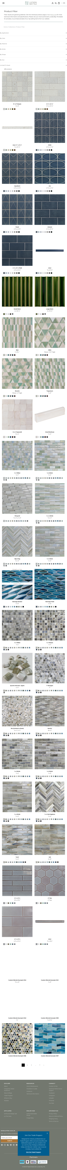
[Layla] (14, 355)
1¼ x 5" (17, 982)
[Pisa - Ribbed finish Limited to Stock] (38, 733)
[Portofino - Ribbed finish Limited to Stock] (36, 735)
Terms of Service (53, 1121)
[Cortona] (16, 647)
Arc (50, 186)
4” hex (50, 900)
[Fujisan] (27, 478)
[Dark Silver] (12, 314)
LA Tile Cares (7, 1116)
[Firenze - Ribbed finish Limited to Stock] (60, 733)
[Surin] (23, 478)
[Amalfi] (16, 606)
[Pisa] (19, 606)
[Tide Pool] (6, 109)
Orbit (49, 145)
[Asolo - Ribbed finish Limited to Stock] (47, 733)
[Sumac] (12, 437)
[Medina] (4, 355)
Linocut (50, 227)
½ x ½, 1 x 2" (17, 518)
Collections (11, 27)
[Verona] (6, 735)
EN (64, 3)
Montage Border (17, 601)
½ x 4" (50, 518)
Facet (17, 227)
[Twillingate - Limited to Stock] (4, 480)
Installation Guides (32, 1088)
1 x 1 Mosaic (49, 642)
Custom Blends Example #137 (50, 1056)
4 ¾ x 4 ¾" (49, 147)
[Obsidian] (23, 606)
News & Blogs (8, 1093)
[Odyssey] (10, 437)
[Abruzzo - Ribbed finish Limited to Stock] (41, 735)
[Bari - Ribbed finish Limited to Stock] (36, 733)
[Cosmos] (36, 150)
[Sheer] (4, 437)
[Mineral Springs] (12, 606)
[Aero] (10, 606)
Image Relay (30, 1118)
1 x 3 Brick (50, 771)
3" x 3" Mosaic (17, 104)
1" (49, 687)
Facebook (51, 1093)
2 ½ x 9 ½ (17, 898)
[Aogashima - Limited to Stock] (6, 480)
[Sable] (8, 903)
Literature (29, 1091)
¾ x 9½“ (49, 941)
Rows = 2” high (17, 393)
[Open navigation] (3, 3)
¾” (17, 1020)
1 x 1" (17, 475)
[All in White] (6, 437)
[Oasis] (8, 355)
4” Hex (50, 898)
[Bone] (45, 150)
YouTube (51, 1103)
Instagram (52, 1095)
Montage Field (49, 601)
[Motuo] (21, 478)
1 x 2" (49, 393)
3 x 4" (17, 434)
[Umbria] (14, 606)
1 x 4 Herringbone (50, 814)
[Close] (47, 1133)
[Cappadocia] (12, 478)
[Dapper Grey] (14, 903)
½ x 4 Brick (49, 516)
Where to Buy (8, 1098)
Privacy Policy (53, 1113)
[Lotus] (8, 437)
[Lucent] (8, 314)
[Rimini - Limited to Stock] (25, 647)
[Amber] (14, 109)
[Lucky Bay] (25, 478)
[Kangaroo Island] (8, 478)
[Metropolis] (4, 903)
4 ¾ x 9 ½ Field (17, 268)
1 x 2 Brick (50, 473)
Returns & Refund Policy (56, 1116)
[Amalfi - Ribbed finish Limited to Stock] (55, 733)
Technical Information (33, 1094)
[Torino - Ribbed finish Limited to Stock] (43, 733)
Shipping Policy (53, 1118)
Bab (17, 350)
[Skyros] (16, 478)
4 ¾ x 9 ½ (17, 939)
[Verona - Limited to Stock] (6, 649)
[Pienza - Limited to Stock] (19, 647)
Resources (53, 14)
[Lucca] (8, 647)
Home (5, 27)
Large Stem (49, 309)
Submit (9, 1140)
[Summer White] (6, 903)
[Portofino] (4, 606)
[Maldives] (10, 478)
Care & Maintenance (32, 1086)
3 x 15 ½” (50, 311)
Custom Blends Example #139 (50, 1018)
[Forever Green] (4, 314)
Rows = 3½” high (49, 352)
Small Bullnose (49, 432)
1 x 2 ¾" (49, 1020)
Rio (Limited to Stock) (17, 728)
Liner (49, 268)
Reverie (17, 391)
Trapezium (50, 391)
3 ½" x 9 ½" (49, 104)
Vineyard (17, 516)
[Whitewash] (4, 109)
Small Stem (17, 309)
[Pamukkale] (14, 478)
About (6, 1086)
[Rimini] (25, 733)
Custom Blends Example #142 (17, 980)
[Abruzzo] (8, 649)
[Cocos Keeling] (6, 478)
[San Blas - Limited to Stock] (29, 478)
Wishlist (6, 1100)
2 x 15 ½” (17, 311)
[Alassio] (21, 647)
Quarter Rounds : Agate (17, 685)
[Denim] (12, 903)
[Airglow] (12, 355)
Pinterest (51, 1100)
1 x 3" (17, 603)
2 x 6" (49, 859)
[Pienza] (19, 733)
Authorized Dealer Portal (32, 1114)
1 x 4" (49, 434)
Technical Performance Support (55, 1089)
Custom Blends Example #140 (17, 1018)
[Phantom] (14, 437)
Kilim (49, 350)
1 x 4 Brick (50, 559)
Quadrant (17, 186)
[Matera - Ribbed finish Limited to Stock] (45, 733)
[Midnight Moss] (10, 314)
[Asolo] (14, 647)
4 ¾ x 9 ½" (49, 229)
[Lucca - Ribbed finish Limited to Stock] (41, 733)
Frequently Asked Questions (9, 1089)
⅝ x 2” (50, 730)
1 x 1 (17, 644)
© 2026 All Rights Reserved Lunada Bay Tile (33, 1166)
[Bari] (21, 606)
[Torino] (8, 606)
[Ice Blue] (41, 150)
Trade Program (8, 1095)
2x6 (50, 857)
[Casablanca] (6, 355)
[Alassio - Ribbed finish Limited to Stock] (53, 733)
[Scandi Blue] (38, 150)
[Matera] (6, 606)
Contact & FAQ (53, 1086)
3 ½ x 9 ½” (49, 106)
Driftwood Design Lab (10, 1113)
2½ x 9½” (17, 900)
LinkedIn (51, 1098)
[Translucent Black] (51, 150)
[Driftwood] (8, 109)
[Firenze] (27, 647)
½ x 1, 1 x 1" (17, 730)
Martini (50, 728)
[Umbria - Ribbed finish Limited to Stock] (62, 733)
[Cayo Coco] (4, 478)
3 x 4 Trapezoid (17, 432)
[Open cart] (59, 3)
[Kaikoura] (19, 478)
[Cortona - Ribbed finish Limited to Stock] (49, 733)
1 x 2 (17, 773)
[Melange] (10, 903)
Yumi (17, 857)
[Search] (56, 3)
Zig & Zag (17, 559)
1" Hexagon (49, 685)
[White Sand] (6, 314)
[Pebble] (47, 150)
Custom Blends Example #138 (17, 1056)
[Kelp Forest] (10, 109)
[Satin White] (43, 150)
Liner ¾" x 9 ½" (17, 145)
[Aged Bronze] (49, 150)
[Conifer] (12, 109)
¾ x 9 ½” (17, 147)
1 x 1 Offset (17, 473)
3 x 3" (17, 106)
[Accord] (10, 355)
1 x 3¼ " (17, 352)
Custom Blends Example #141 (50, 980)
